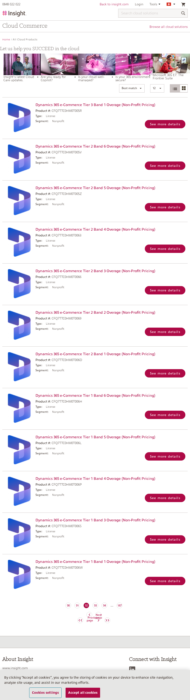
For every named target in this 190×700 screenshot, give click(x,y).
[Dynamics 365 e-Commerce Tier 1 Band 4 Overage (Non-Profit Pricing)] (17, 491)
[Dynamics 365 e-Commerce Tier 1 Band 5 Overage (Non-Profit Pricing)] (17, 449)
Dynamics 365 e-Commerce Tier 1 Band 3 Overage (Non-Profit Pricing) (95, 520)
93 (95, 605)
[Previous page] (80, 620)
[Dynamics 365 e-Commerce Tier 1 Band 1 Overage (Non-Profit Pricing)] (17, 574)
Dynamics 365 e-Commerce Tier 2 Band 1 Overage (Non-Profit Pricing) (95, 354)
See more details (165, 124)
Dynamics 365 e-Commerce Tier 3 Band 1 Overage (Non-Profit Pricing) (95, 105)
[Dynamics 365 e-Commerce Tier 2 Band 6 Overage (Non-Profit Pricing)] (17, 159)
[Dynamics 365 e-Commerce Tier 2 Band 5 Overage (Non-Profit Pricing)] (17, 200)
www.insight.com (15, 668)
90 (68, 605)
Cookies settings (45, 692)
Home (6, 39)
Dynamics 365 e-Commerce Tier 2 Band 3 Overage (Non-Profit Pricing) (95, 271)
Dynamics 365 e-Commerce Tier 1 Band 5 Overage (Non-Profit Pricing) (95, 437)
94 (104, 605)
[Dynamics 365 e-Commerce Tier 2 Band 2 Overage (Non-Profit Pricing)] (17, 325)
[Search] (183, 13)
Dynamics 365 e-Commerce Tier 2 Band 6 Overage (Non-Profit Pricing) (95, 146)
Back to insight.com (114, 4)
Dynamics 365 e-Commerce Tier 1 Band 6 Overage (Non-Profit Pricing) (95, 395)
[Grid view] (183, 88)
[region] (95, 685)
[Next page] (107, 620)
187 (119, 605)
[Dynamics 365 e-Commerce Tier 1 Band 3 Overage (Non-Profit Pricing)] (17, 532)
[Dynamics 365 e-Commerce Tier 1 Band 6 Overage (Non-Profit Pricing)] (17, 408)
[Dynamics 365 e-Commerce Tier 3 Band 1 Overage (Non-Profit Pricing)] (17, 117)
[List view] (175, 88)
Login (139, 4)
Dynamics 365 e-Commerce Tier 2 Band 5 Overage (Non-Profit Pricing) (95, 188)
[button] (132, 88)
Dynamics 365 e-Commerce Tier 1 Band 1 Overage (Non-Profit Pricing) (95, 562)
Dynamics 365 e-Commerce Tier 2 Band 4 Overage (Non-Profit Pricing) (95, 229)
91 (77, 605)
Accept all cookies (83, 692)
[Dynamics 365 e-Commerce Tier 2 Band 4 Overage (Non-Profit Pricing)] (17, 242)
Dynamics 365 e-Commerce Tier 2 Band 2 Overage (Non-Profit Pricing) (95, 312)
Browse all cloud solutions (168, 27)
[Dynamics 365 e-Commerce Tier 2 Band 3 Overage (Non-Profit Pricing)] (17, 283)
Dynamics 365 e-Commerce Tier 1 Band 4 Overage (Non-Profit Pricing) (95, 479)
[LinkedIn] (133, 669)
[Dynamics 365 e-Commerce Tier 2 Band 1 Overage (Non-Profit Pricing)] (17, 366)
